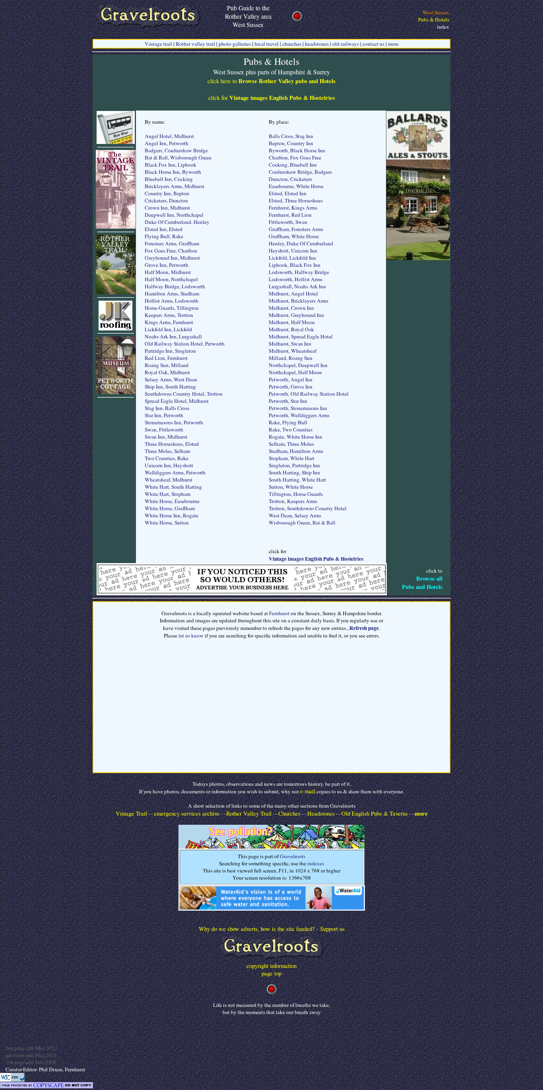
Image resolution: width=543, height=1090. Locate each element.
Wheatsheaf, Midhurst (168, 479)
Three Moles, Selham (167, 451)
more (393, 43)
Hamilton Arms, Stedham (172, 293)
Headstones (321, 813)
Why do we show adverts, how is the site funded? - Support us (272, 929)
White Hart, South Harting (173, 486)
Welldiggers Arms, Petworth (175, 472)
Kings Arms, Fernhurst (169, 322)
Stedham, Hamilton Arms (296, 451)
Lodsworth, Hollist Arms (295, 279)
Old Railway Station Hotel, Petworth (185, 343)
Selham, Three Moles (291, 443)
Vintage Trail (131, 813)
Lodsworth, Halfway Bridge (299, 272)
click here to (271, 81)
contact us (373, 43)
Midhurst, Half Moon (292, 322)
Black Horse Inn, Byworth (173, 171)
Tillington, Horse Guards (296, 493)
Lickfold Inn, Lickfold (168, 329)
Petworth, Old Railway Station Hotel (309, 393)
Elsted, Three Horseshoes (296, 200)
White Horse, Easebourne (172, 501)
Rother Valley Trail (249, 813)
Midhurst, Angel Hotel (293, 293)
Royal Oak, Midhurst (167, 372)
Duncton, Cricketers (290, 179)
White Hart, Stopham (167, 493)
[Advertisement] (418, 379)
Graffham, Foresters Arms (296, 229)
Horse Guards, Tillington (172, 307)
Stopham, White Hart (291, 458)
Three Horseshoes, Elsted (172, 443)
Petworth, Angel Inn (290, 379)
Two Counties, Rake (166, 458)
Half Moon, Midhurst (168, 272)
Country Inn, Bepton (167, 193)
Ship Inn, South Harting (170, 386)
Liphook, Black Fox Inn (294, 264)
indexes (315, 863)
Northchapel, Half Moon (295, 372)
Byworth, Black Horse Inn (297, 150)
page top (271, 973)
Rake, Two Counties (290, 429)
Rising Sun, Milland (166, 365)
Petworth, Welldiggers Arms (299, 415)
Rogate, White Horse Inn (295, 436)
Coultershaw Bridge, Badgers (300, 171)
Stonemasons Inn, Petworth (174, 422)
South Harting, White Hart (297, 479)
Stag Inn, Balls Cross (167, 408)
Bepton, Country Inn (291, 143)
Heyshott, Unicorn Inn (293, 250)
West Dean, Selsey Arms (295, 515)
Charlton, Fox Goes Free (295, 157)
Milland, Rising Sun (290, 357)
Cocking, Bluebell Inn (293, 164)
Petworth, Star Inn (288, 400)
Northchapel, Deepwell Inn (298, 365)
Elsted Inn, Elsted (163, 229)
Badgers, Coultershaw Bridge (176, 150)
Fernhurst (279, 613)
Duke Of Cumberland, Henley (177, 221)
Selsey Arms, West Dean (171, 379)
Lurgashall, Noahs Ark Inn (297, 286)
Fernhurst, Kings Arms (293, 207)
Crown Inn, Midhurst (167, 207)
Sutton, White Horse (291, 486)
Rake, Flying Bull (288, 422)
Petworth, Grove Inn (290, 386)
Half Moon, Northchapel (171, 279)
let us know (191, 635)
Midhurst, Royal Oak (291, 329)
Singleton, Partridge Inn (294, 465)
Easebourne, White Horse (296, 186)
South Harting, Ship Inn (294, 472)
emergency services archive (186, 813)
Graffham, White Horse (294, 236)
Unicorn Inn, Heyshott (169, 465)
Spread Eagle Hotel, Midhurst (177, 400)
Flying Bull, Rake (164, 236)
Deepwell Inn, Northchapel (174, 214)
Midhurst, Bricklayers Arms (298, 300)
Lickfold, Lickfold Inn (292, 257)
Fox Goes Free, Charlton (171, 250)
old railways (345, 43)
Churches (289, 813)
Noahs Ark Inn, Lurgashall (173, 336)
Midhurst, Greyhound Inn (296, 315)
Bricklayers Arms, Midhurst (174, 186)
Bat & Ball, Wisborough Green (178, 157)
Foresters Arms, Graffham (172, 243)
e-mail (307, 791)
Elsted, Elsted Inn (287, 193)
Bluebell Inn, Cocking (169, 179)
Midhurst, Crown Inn (291, 307)
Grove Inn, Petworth (166, 264)
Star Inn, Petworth (164, 415)
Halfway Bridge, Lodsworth (175, 286)
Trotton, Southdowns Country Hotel (308, 508)
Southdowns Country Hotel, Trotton (184, 393)
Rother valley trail (195, 43)
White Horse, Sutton (167, 522)
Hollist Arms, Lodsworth (171, 300)
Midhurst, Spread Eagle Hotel (301, 336)
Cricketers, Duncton (166, 200)
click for (271, 97)
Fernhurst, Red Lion (290, 214)
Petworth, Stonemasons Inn (298, 408)
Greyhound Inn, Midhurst (172, 257)
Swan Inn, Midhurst (166, 436)
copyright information (271, 966)
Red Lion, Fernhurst (166, 357)
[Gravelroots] (271, 960)
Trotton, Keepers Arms (293, 501)
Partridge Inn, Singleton (170, 350)
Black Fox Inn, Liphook (170, 164)
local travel (266, 43)
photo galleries (235, 43)
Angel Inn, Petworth (166, 143)
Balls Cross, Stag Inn (291, 136)
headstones (317, 43)
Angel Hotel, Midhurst (169, 136)
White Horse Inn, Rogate (171, 515)
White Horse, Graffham (170, 508)
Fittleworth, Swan (288, 221)
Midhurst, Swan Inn (290, 343)
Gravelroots (292, 856)
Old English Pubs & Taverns (374, 813)
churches (291, 43)
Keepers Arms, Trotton (169, 315)
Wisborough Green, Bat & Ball (302, 522)
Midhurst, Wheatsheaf (292, 350)
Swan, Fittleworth (164, 429)
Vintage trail (158, 43)
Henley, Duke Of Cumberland (301, 243)
